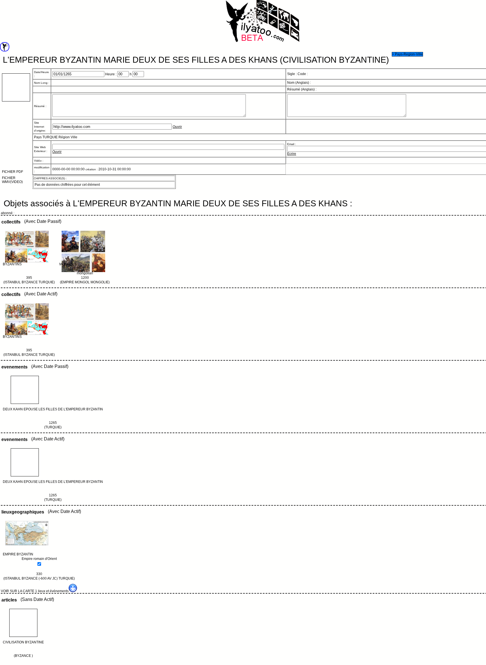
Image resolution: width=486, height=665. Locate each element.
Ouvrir (177, 127)
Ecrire (291, 154)
